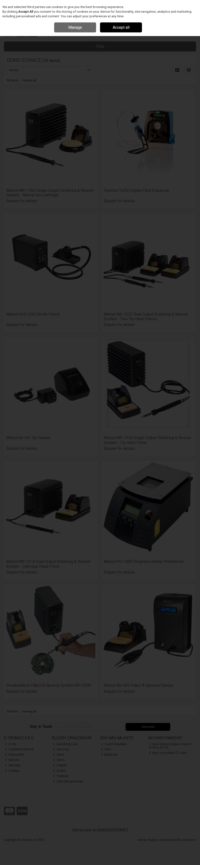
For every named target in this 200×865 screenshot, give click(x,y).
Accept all (121, 27)
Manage (75, 27)
